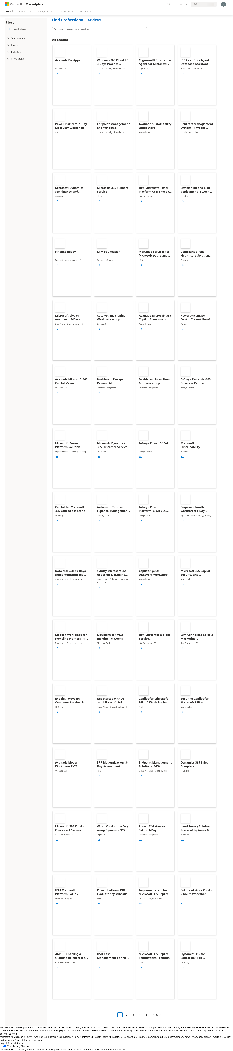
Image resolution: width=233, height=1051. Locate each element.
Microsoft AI (6, 1036)
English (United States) (12, 1043)
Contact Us (41, 1049)
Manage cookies (118, 1049)
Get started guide (76, 1027)
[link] (72, 75)
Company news (182, 1036)
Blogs (32, 1027)
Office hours (60, 1027)
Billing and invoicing (184, 1027)
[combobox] (100, 29)
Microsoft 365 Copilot (120, 1036)
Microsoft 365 (55, 1036)
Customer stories (44, 1027)
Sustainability (35, 1040)
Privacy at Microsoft (201, 1036)
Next (155, 1014)
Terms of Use (74, 1049)
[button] (54, 29)
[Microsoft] (13, 4)
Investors (216, 1036)
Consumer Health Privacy (13, 1049)
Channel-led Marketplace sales (179, 1030)
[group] (57, 73)
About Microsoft (165, 1036)
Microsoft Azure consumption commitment (150, 1027)
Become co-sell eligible (110, 1030)
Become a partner (204, 1027)
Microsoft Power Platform (76, 1036)
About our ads (101, 1049)
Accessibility (20, 1040)
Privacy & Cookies (57, 1049)
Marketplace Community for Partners (143, 1030)
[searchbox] (29, 29)
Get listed (220, 1027)
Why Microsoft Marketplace (14, 1027)
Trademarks (87, 1049)
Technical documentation (99, 1027)
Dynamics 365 (40, 1036)
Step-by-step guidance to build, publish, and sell (72, 1030)
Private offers (120, 1027)
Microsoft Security (22, 1036)
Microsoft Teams (99, 1036)
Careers (152, 1036)
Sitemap (31, 1049)
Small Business (139, 1036)
